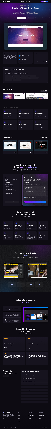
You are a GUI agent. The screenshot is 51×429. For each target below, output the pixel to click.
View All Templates (44, 137)
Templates (22, 1)
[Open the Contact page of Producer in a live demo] (19, 96)
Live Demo (31, 17)
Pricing (26, 1)
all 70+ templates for (19, 19)
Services (29, 5)
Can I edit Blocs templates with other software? (29, 378)
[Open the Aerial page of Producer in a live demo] (31, 96)
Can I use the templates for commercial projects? (29, 384)
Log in (40, 418)
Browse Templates (12, 201)
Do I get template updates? (26, 387)
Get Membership (44, 1)
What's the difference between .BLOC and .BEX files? (30, 381)
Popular (19, 415)
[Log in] (40, 1)
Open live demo (44, 90)
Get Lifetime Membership (35, 201)
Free (18, 423)
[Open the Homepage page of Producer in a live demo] (8, 96)
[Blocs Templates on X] (3, 418)
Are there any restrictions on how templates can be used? (30, 371)
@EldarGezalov (46, 427)
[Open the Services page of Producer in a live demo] (42, 96)
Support (29, 1)
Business (25, 5)
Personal (19, 418)
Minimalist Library (31, 415)
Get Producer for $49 (21, 17)
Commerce (19, 421)
